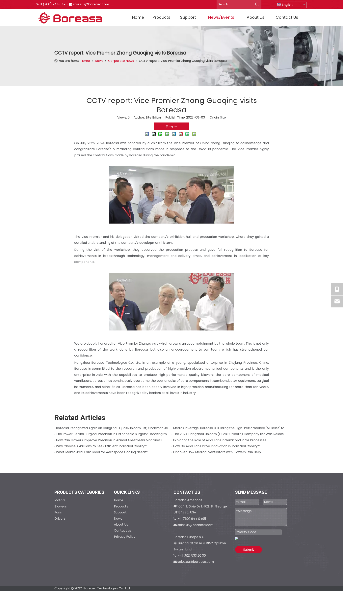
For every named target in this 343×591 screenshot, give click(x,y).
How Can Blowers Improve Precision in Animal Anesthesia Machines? (109, 440)
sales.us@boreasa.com (91, 4)
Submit (248, 549)
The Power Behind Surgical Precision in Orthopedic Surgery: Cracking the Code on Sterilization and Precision (113, 434)
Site (223, 117)
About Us (121, 524)
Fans (58, 512)
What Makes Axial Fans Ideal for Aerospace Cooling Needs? (102, 452)
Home (118, 500)
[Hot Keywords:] (257, 4)
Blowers (60, 506)
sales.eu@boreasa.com (195, 561)
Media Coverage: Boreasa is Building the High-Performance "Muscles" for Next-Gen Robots (230, 428)
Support (120, 512)
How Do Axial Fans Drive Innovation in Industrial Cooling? (216, 446)
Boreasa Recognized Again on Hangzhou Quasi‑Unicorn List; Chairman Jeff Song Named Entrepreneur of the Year (113, 428)
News (118, 518)
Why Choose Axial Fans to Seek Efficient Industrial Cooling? (101, 446)
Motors (60, 500)
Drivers (60, 518)
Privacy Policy (124, 536)
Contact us (122, 530)
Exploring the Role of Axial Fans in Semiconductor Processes (219, 440)
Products (121, 506)
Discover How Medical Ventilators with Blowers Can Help (217, 452)
